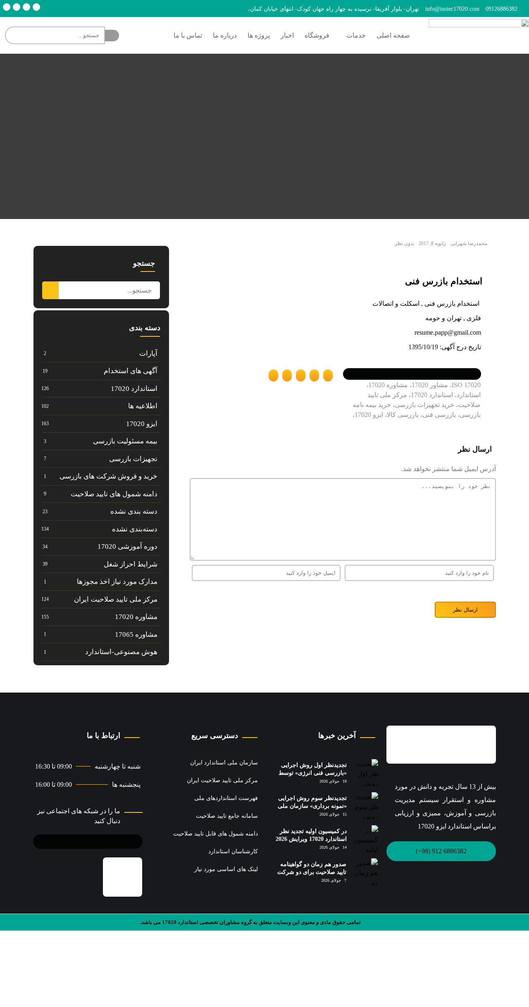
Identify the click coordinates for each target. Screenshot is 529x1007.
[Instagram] (16, 7)
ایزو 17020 (141, 424)
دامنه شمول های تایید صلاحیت (114, 494)
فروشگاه (317, 35)
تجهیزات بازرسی (133, 459)
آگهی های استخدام (130, 371)
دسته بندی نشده (133, 511)
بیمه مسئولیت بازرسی (125, 441)
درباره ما (225, 35)
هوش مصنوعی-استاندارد (121, 652)
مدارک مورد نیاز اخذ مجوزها (117, 582)
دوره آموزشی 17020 (127, 546)
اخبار (287, 35)
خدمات (356, 35)
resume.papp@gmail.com (448, 332)
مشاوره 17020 (136, 617)
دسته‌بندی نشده (134, 529)
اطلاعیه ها (142, 406)
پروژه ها (259, 35)
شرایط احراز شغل (130, 564)
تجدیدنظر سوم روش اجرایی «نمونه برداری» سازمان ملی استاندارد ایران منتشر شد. (312, 806)
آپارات (148, 353)
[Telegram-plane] (92, 840)
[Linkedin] (26, 7)
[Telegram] (36, 7)
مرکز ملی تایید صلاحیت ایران (115, 599)
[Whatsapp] (6, 7)
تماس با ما (188, 35)
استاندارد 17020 (134, 389)
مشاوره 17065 (136, 634)
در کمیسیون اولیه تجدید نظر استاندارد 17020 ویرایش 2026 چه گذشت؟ (311, 839)
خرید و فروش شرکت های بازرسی (108, 476)
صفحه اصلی (393, 35)
